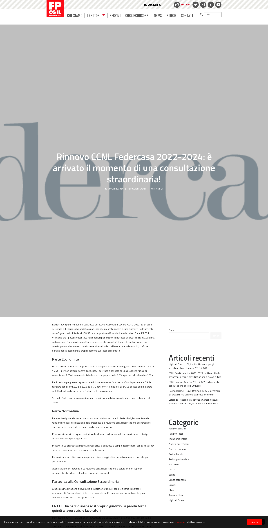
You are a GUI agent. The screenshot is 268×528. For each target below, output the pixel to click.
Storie (172, 15)
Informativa (180, 521)
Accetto (255, 522)
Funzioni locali (138, 188)
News (158, 15)
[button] (209, 14)
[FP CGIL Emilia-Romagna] (55, 8)
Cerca (171, 330)
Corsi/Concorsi (137, 15)
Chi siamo (74, 15)
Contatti (187, 15)
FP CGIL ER (158, 188)
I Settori (94, 15)
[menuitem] (182, 4)
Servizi (115, 15)
